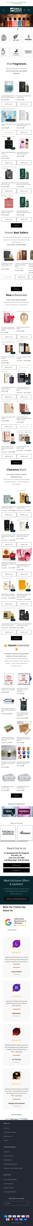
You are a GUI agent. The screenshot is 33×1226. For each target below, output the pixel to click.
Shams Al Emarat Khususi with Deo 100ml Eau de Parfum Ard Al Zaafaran (8, 564)
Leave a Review (12, 930)
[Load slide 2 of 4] (15, 29)
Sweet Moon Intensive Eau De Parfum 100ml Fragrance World (24, 566)
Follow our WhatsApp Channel (16, 899)
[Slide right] (21, 284)
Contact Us (16, 870)
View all (16, 225)
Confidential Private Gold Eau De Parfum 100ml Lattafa (8, 624)
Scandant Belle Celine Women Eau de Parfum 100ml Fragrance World (24, 418)
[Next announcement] (30, 3)
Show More (16, 964)
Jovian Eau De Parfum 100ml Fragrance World (8, 388)
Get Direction (16, 865)
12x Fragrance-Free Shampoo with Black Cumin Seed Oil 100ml (8, 763)
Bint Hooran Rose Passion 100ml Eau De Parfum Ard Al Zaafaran (8, 328)
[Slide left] (12, 284)
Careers (6, 1140)
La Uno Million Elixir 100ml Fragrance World (23, 507)
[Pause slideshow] (31, 29)
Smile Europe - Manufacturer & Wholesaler (20, 921)
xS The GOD (16, 1059)
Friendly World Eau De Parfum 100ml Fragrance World (8, 507)
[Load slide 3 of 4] (17, 29)
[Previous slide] (10, 29)
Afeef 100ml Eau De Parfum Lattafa (23, 327)
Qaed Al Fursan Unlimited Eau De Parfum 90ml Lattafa (8, 594)
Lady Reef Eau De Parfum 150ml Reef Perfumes (23, 153)
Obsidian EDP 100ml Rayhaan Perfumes (8, 153)
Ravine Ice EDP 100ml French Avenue (8, 124)
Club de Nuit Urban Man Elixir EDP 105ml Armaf (8, 183)
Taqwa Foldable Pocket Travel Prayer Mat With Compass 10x (22, 714)
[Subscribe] (27, 1203)
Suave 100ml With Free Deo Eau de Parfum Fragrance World (23, 389)
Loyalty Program (8, 1188)
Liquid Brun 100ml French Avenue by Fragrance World (21, 265)
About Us (6, 1128)
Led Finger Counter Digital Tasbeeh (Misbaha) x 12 (23, 762)
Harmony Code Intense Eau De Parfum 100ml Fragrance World (8, 536)
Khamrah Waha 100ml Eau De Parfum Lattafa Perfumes (8, 96)
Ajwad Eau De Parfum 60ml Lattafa (8, 357)
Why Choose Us (8, 1136)
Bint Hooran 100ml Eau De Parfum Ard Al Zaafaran (23, 535)
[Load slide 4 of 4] (20, 29)
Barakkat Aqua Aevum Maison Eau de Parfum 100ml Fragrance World (24, 595)
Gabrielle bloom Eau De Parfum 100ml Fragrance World (7, 448)
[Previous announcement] (3, 3)
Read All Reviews (16, 1114)
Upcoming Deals (8, 1183)
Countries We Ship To (10, 1192)
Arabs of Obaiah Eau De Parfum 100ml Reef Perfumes (24, 211)
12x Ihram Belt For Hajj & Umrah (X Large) (7, 787)
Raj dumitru (16, 1013)
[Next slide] (23, 29)
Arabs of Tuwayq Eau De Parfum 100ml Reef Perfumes (24, 183)
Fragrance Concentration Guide (13, 1168)
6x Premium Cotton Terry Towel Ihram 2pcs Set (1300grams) (23, 690)
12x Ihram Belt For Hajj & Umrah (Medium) (23, 787)
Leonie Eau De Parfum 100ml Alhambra (24, 357)
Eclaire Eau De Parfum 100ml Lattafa (8, 417)
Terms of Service (8, 1156)
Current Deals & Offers (10, 1179)
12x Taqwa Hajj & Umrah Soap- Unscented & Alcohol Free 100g (8, 739)
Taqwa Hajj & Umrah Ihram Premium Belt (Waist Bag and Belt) (8, 710)
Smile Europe (18, 1222)
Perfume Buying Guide (10, 1164)
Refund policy (8, 1160)
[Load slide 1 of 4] (13, 29)
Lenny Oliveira (16, 972)
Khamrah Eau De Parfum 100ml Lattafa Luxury (7, 264)
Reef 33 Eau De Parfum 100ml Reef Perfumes (24, 96)
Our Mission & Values (10, 1132)
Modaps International (16, 1103)
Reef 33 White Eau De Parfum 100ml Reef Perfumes (24, 124)
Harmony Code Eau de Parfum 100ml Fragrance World (24, 624)
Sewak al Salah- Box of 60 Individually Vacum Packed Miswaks (23, 739)
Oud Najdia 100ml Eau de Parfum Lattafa (23, 447)
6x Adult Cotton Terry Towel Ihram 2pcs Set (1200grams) (8, 689)
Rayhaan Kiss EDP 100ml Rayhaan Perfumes (7, 211)
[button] (4, 10)
